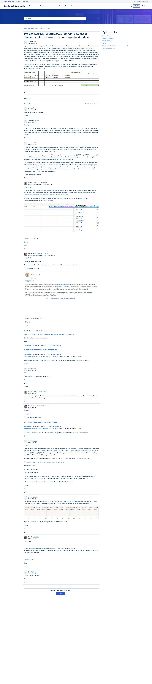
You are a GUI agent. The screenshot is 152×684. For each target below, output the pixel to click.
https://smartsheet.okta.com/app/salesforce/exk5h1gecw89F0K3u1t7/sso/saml (49, 334)
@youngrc (27, 125)
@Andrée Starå (46, 396)
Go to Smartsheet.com (141, 1)
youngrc (30, 41)
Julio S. (30, 182)
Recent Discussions (107, 36)
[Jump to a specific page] (97, 103)
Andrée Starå (32, 253)
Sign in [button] (60, 593)
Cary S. (30, 537)
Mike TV (30, 120)
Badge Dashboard (107, 41)
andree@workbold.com (48, 356)
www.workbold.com (32, 356)
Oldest (31, 104)
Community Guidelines (108, 48)
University (24, 1)
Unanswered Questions (115, 46)
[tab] (27, 98)
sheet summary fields (58, 191)
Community (7, 1)
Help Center (16, 1)
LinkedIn (79, 356)
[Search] (130, 6)
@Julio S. (28, 258)
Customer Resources (108, 38)
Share (26, 92)
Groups (104, 43)
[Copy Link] (36, 43)
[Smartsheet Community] (14, 6)
